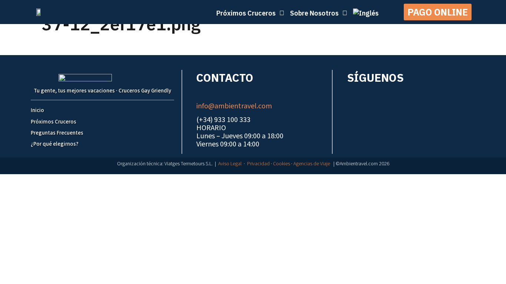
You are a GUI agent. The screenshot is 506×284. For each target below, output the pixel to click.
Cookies (281, 164)
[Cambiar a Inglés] (365, 13)
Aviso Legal (230, 164)
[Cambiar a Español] (256, 181)
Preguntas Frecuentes (57, 133)
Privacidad (258, 164)
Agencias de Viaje (311, 164)
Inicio (37, 110)
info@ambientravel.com (234, 106)
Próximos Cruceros (53, 122)
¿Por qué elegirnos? (55, 144)
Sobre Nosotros (314, 13)
